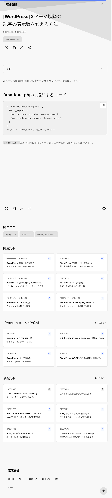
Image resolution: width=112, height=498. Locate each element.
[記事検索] (102, 4)
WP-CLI (26, 234)
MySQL (10, 234)
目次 (9, 69)
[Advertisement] (55, 175)
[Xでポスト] (6, 48)
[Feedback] (104, 208)
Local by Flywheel (46, 234)
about (11, 479)
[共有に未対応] (29, 48)
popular (33, 479)
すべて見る (99, 323)
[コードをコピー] (103, 105)
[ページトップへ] (103, 491)
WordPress (12, 39)
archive (46, 479)
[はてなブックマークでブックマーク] (14, 48)
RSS (56, 479)
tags (21, 479)
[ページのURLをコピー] (22, 48)
